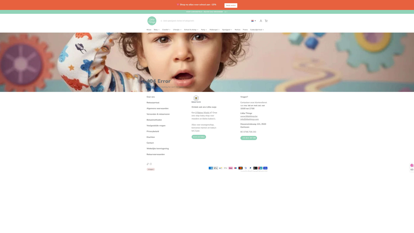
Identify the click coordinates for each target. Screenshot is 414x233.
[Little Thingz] (152, 21)
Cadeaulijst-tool (256, 30)
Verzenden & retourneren (158, 114)
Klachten (151, 137)
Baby (156, 30)
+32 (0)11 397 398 (249, 138)
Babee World (203, 112)
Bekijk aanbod (231, 5)
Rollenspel (214, 30)
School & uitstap (190, 30)
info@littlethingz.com (249, 119)
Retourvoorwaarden (156, 154)
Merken (237, 30)
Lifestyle (176, 30)
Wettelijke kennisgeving (158, 148)
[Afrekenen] (265, 21)
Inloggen (151, 169)
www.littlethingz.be (248, 116)
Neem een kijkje (199, 137)
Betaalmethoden (154, 120)
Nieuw (149, 30)
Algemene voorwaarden (158, 108)
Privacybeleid (153, 131)
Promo (245, 30)
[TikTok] (148, 164)
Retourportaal (153, 102)
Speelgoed (226, 30)
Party (203, 30)
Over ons (151, 97)
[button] (253, 21)
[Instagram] (151, 164)
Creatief (165, 30)
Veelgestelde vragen (156, 125)
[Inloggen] (260, 21)
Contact (150, 143)
